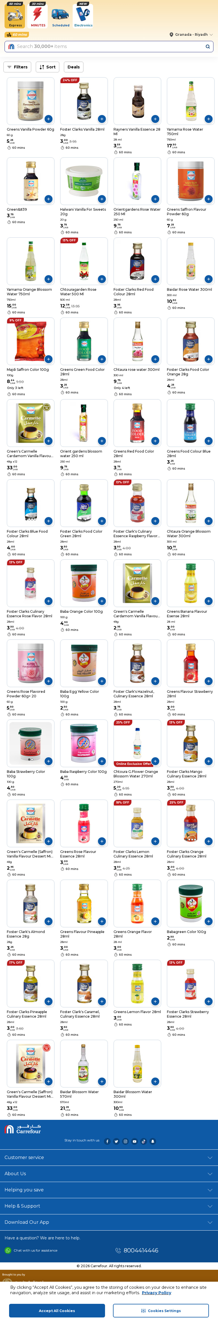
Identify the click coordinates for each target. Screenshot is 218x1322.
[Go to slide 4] (35, 519)
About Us (15, 1173)
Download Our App (27, 1222)
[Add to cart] (48, 119)
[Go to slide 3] (32, 519)
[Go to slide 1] (29, 277)
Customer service (24, 1157)
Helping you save (24, 1190)
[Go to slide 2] (32, 277)
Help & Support (22, 1206)
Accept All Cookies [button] (57, 1311)
